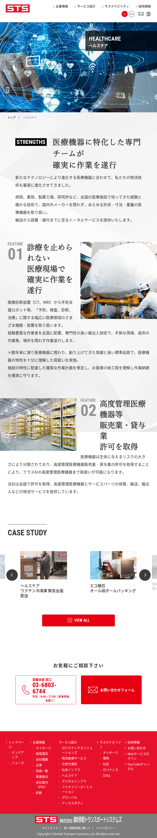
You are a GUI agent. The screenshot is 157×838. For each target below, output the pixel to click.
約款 (39, 792)
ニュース (18, 762)
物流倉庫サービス (74, 758)
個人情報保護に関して (77, 828)
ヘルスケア (69, 775)
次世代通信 (69, 764)
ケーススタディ (72, 803)
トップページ (16, 744)
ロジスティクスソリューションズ (77, 750)
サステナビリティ (117, 6)
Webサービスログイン (138, 756)
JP (124, 14)
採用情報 (144, 6)
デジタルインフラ (74, 781)
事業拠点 (42, 776)
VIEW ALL (82, 620)
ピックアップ (18, 754)
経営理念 (42, 753)
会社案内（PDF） (42, 784)
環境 (106, 758)
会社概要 (42, 759)
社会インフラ (71, 769)
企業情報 (62, 6)
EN (131, 14)
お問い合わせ (137, 748)
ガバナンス (110, 769)
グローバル (69, 797)
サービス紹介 (86, 6)
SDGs (106, 775)
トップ (12, 117)
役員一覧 (42, 770)
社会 (106, 764)
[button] (12, 575)
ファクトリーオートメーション (77, 789)
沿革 (39, 765)
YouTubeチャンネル (139, 766)
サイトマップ (50, 828)
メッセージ (43, 747)
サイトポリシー (105, 828)
